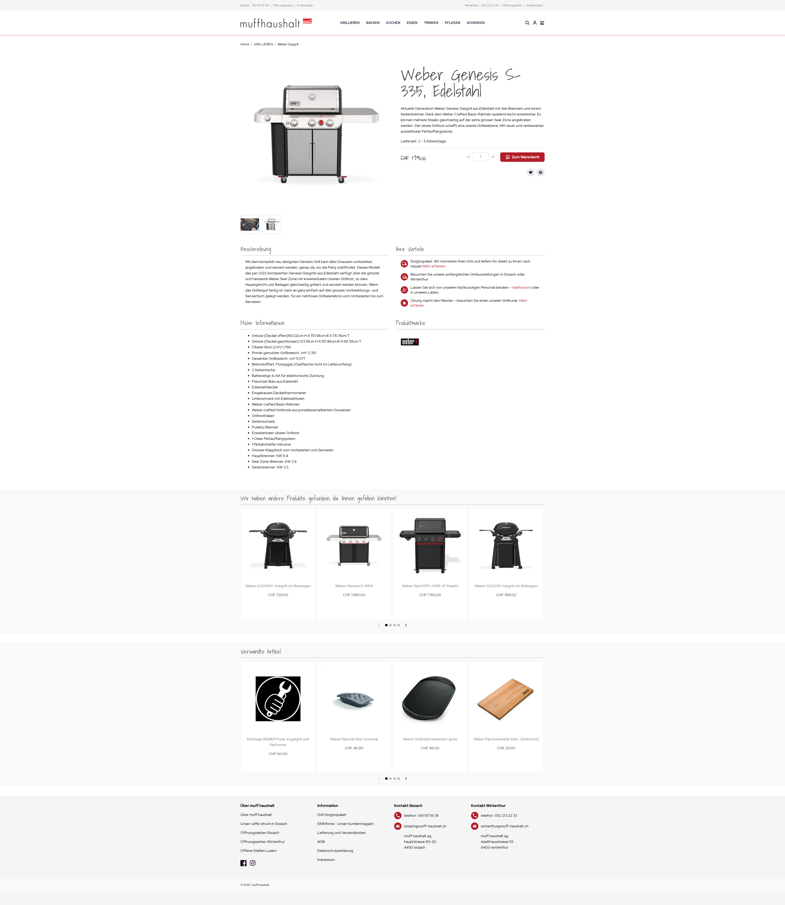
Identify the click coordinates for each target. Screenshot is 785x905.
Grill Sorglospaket (331, 814)
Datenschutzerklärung (335, 850)
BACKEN (373, 23)
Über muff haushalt (256, 814)
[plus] (492, 156)
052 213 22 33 (490, 5)
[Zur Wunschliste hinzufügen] (531, 172)
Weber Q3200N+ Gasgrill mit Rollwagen (278, 585)
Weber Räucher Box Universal (354, 739)
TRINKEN (431, 23)
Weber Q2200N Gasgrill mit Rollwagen (506, 585)
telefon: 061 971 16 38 (421, 815)
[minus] (468, 156)
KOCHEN (393, 23)
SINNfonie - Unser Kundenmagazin (345, 823)
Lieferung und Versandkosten (341, 832)
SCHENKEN (476, 23)
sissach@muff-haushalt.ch (425, 826)
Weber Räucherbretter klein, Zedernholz (506, 739)
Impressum (326, 859)
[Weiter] (406, 625)
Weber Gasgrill (288, 44)
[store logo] (276, 22)
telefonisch (521, 287)
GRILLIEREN (350, 23)
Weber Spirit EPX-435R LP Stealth (430, 585)
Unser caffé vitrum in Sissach (263, 823)
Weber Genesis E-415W (354, 585)
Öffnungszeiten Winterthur (262, 841)
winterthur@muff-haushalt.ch (504, 826)
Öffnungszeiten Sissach (259, 832)
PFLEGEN (452, 23)
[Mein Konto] (534, 22)
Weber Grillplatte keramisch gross (430, 739)
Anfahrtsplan (305, 5)
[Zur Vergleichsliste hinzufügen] (540, 172)
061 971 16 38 (260, 5)
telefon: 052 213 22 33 (499, 815)
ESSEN (412, 23)
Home (244, 44)
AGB (321, 841)
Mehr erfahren (433, 266)
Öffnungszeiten (283, 5)
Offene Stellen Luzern (258, 850)
